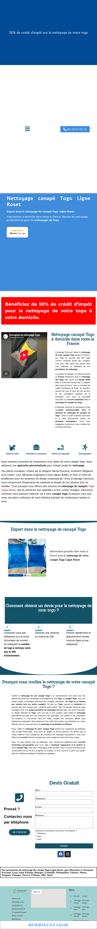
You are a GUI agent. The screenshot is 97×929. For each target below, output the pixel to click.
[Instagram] (67, 854)
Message (39, 815)
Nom (37, 790)
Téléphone (40, 798)
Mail (39, 836)
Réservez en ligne (49, 925)
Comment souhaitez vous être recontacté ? (56, 831)
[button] (27, 129)
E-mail (38, 807)
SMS (39, 839)
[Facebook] (60, 854)
